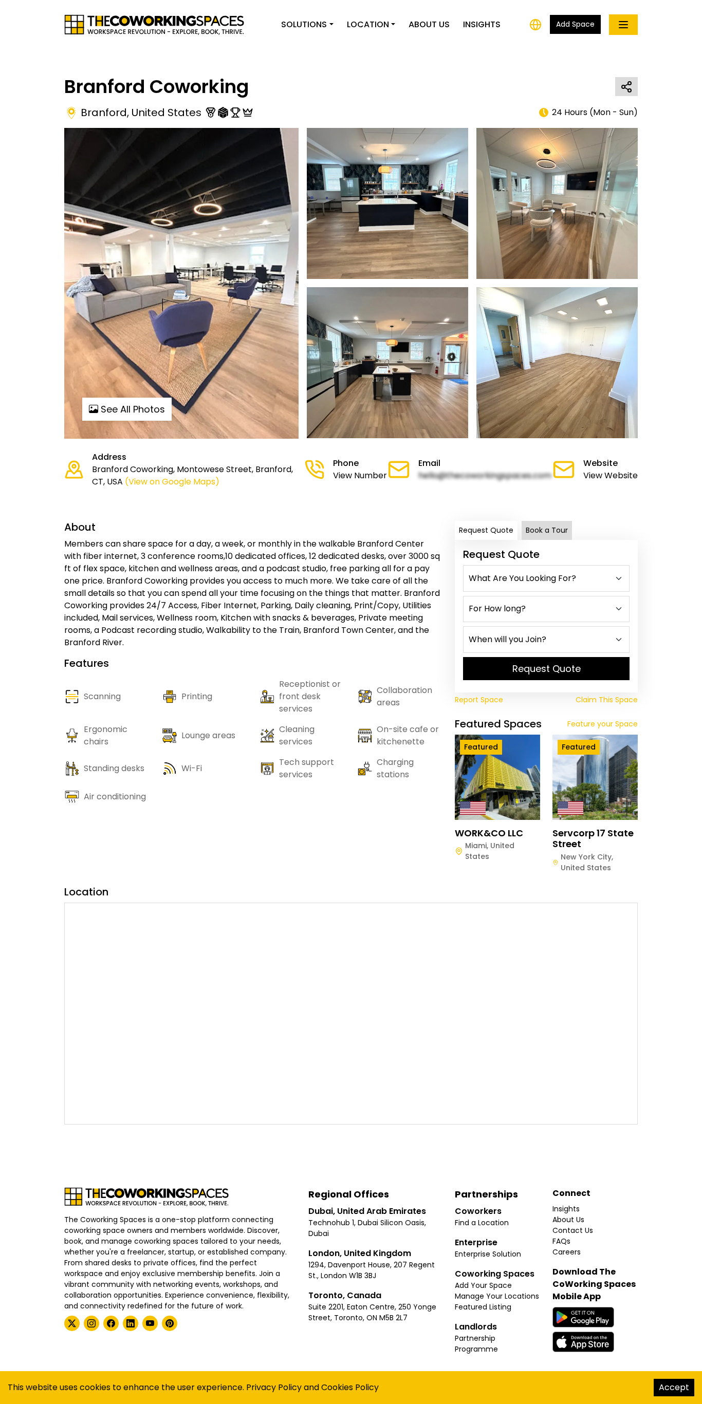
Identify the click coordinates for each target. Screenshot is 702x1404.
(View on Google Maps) (172, 482)
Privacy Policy (274, 1387)
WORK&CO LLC (489, 833)
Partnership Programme (476, 1343)
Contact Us (572, 1230)
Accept (674, 1387)
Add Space (575, 24)
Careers (566, 1252)
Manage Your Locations (497, 1296)
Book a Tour (547, 530)
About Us (429, 24)
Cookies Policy (350, 1387)
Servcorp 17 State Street (593, 839)
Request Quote (486, 530)
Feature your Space (602, 724)
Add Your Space (483, 1285)
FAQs (561, 1241)
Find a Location (482, 1223)
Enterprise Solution (488, 1254)
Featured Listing (483, 1307)
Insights (482, 24)
